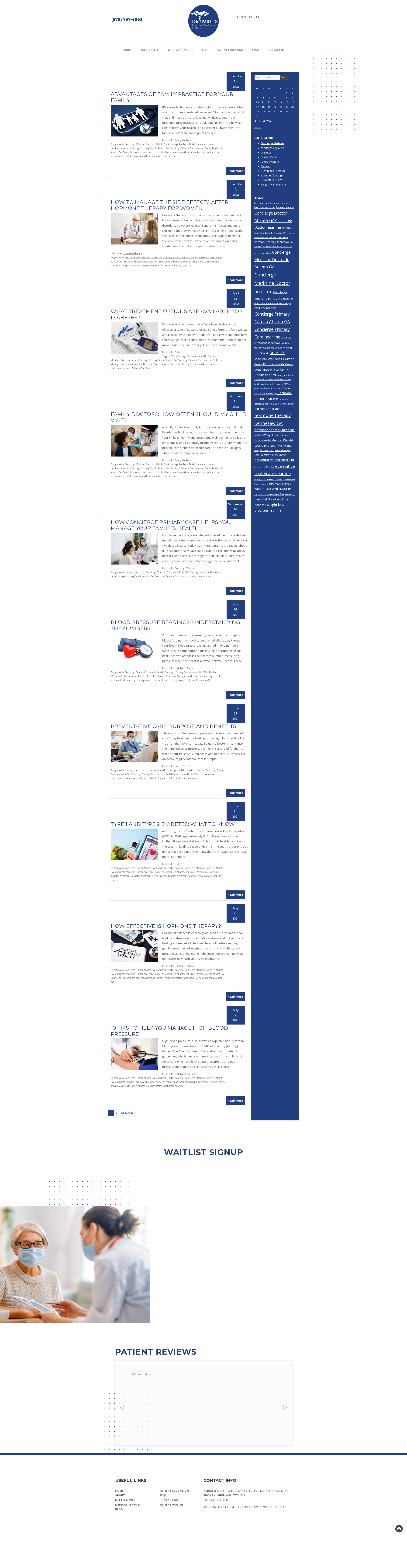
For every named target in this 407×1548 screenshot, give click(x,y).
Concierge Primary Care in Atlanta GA (149, 148)
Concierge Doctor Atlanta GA (191, 356)
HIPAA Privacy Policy (257, 1507)
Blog (204, 50)
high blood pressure (199, 1081)
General (265, 166)
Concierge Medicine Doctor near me (187, 144)
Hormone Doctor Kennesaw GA (174, 261)
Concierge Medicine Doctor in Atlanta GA (146, 144)
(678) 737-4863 (235, 1495)
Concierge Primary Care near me (187, 148)
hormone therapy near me (177, 265)
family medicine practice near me (268, 384)
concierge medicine (135, 572)
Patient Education (230, 50)
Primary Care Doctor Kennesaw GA (268, 480)
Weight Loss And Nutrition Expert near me (274, 499)
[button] (399, 1529)
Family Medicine (183, 140)
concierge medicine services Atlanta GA (145, 770)
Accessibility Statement (221, 1507)
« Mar (257, 127)
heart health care (137, 676)
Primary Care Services (143, 368)
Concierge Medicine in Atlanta (178, 257)
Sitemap (280, 1507)
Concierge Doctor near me (169, 867)
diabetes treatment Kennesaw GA (149, 875)
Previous (122, 1408)
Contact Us (276, 50)
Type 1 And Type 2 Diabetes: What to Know (173, 824)
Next (285, 1408)
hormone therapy (120, 265)
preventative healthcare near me (204, 152)
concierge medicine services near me (185, 770)
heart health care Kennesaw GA (163, 676)
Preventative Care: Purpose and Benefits (173, 726)
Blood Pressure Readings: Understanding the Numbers (175, 625)
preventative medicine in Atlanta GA (129, 156)
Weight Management (273, 184)
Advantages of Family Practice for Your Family (172, 97)
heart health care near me (194, 676)
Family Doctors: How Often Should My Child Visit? (178, 417)
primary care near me (201, 576)
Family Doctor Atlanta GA (269, 364)
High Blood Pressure (185, 668)
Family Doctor (269, 157)
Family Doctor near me (135, 152)
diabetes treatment (120, 875)
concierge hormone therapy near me (273, 246)
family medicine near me (280, 380)
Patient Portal (248, 17)
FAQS (255, 50)
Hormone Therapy (132, 253)
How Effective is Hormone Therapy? (166, 926)
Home (119, 1490)
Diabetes (179, 352)
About (127, 50)
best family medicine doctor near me (273, 203)
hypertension (217, 1081)
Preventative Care (184, 765)
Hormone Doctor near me (205, 261)
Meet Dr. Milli (150, 50)
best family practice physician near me (274, 207)
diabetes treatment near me (182, 875)
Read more (235, 171)
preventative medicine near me (164, 156)
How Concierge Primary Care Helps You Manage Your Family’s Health (171, 525)
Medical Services (179, 50)
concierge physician (272, 148)
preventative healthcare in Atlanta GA (167, 152)
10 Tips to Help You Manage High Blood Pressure (169, 1031)
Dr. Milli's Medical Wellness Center (183, 774)
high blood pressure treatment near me (152, 680)
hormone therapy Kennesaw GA (146, 265)
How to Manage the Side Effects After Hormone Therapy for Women (169, 205)
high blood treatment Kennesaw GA (192, 680)
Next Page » (128, 1113)
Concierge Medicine (185, 568)
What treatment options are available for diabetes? (177, 314)
